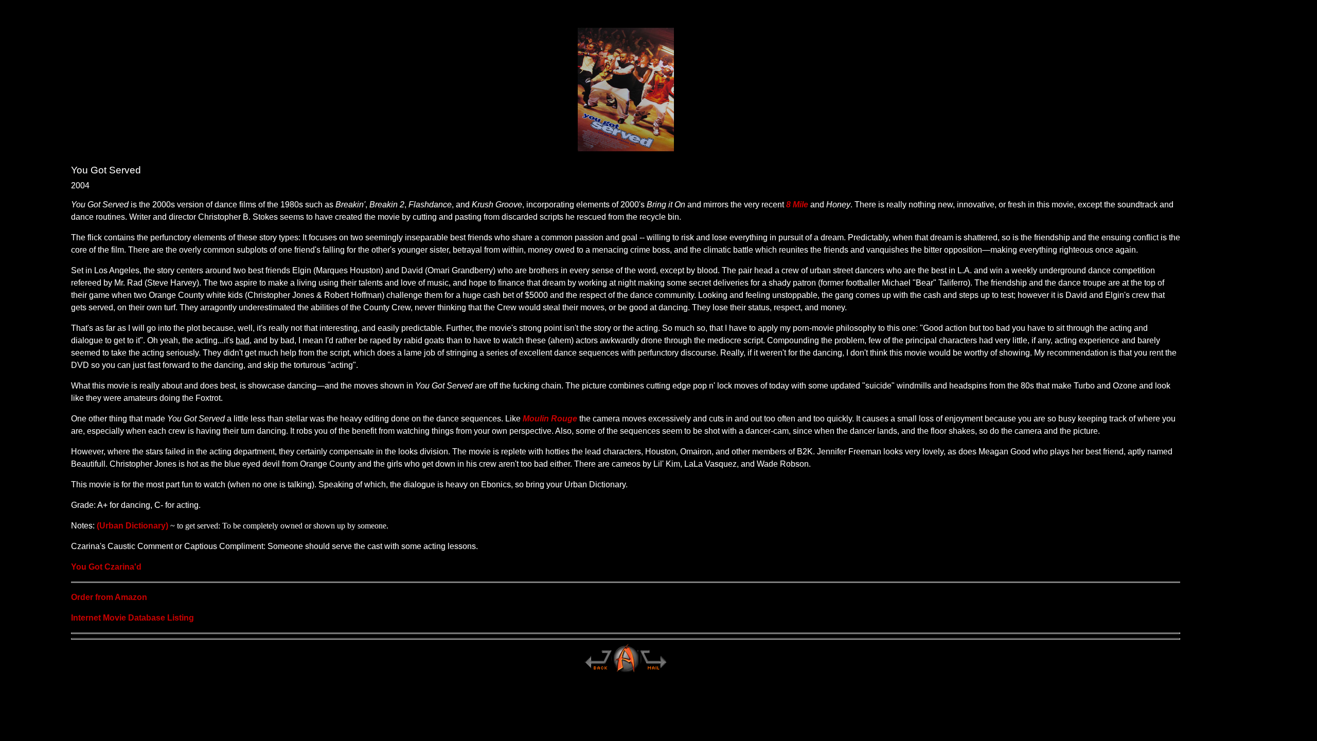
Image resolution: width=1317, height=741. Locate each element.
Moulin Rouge (550, 418)
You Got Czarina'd (106, 566)
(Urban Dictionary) (132, 525)
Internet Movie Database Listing (132, 617)
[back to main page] (598, 671)
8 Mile (797, 204)
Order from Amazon (109, 597)
